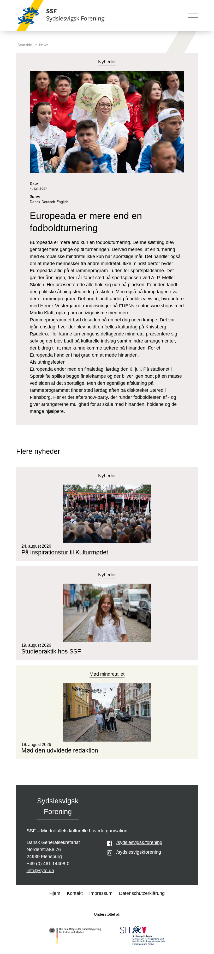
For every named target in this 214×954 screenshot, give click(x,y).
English (62, 202)
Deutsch (48, 202)
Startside (24, 45)
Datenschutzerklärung (142, 893)
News (43, 45)
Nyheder (107, 475)
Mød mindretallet (107, 674)
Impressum (100, 893)
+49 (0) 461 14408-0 (48, 863)
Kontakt (75, 893)
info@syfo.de (40, 870)
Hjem (54, 893)
